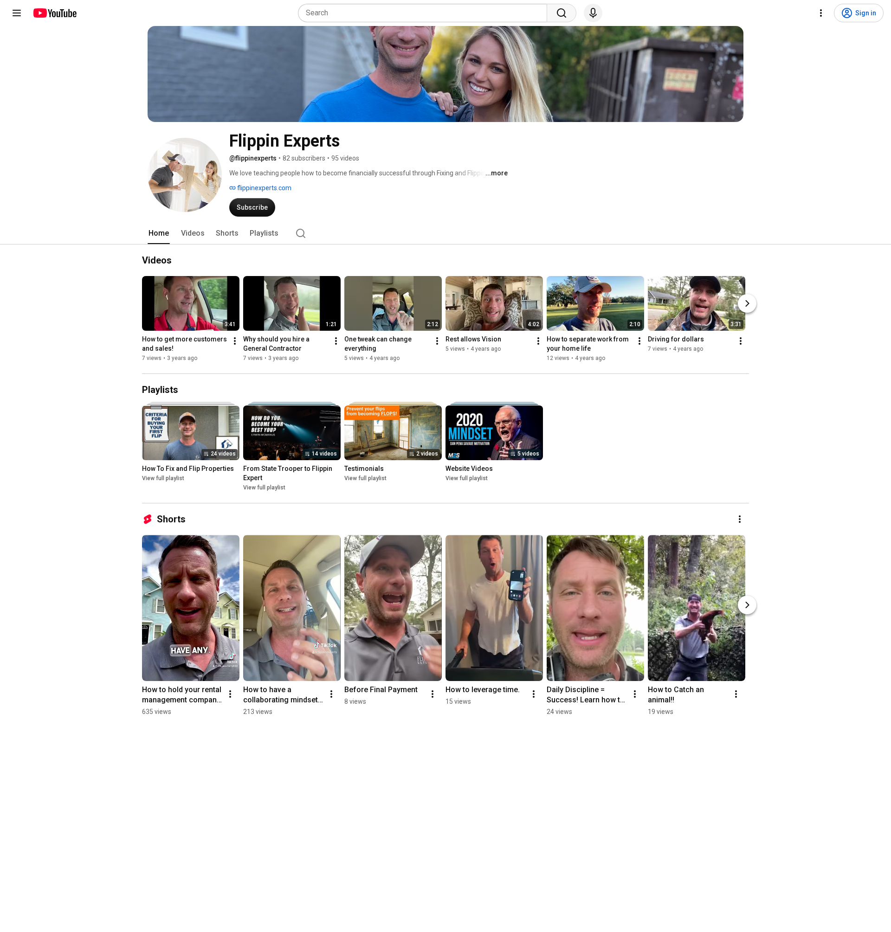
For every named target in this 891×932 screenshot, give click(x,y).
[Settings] (820, 13)
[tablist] (445, 233)
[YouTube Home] (54, 13)
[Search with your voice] (593, 13)
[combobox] (425, 13)
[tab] (159, 233)
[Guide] (16, 13)
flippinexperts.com (263, 188)
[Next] (747, 303)
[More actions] (235, 341)
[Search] (561, 13)
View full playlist (163, 478)
